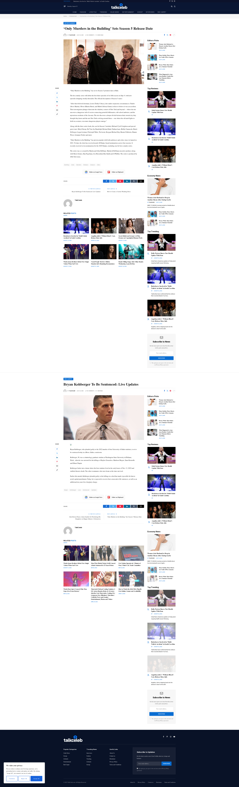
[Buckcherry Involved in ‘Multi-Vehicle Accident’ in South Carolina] (76, 225)
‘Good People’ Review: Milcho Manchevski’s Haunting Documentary (103, 263)
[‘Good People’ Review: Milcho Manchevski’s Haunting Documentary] (104, 251)
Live (79, 490)
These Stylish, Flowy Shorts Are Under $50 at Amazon (166, 56)
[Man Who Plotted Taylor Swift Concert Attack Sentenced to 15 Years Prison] (104, 553)
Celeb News (114, 12)
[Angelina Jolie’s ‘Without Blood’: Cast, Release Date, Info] (104, 225)
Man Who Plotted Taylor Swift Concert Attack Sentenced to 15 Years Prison (103, 564)
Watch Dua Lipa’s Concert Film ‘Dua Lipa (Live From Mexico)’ (75, 590)
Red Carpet (162, 12)
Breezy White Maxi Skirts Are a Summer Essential (166, 66)
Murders (78, 165)
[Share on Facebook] (164, 34)
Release (85, 165)
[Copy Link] (57, 114)
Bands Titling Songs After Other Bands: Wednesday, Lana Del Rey (131, 263)
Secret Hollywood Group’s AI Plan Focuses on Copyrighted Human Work (130, 237)
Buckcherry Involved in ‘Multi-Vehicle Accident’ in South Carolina (91, 1)
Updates (93, 490)
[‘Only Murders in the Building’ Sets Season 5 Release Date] (103, 61)
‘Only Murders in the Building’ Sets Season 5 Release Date (124, 517)
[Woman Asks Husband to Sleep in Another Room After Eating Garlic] (152, 46)
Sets (98, 165)
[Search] (172, 6)
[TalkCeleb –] (119, 6)
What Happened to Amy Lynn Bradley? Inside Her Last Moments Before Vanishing (166, 77)
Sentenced (86, 490)
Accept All (36, 778)
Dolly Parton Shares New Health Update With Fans (162, 111)
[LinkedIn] (57, 101)
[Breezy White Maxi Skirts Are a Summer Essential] (152, 67)
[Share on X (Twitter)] (167, 34)
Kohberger (73, 490)
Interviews (150, 12)
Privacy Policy (159, 365)
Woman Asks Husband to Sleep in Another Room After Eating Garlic (167, 46)
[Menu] (65, 6)
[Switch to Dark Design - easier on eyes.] (175, 6)
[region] (24, 772)
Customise (12, 778)
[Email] (57, 110)
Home (75, 12)
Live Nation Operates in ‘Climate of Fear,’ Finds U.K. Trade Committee (130, 564)
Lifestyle (93, 12)
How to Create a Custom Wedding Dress (119, 191)
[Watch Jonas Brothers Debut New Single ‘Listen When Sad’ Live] (76, 251)
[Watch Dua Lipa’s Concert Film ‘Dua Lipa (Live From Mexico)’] (76, 579)
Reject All (24, 778)
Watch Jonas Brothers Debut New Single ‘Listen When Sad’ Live (76, 263)
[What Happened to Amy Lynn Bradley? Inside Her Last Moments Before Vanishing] (152, 76)
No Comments (90, 35)
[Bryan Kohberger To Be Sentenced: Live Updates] (103, 417)
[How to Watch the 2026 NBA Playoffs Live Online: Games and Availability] (131, 579)
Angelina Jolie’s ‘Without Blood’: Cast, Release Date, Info (103, 237)
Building (66, 165)
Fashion (83, 12)
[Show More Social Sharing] (174, 34)
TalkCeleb (72, 35)
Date (72, 165)
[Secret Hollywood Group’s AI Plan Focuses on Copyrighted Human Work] (131, 225)
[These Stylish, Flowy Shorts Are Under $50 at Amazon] (152, 57)
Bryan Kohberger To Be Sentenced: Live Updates (86, 191)
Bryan (66, 490)
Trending (103, 12)
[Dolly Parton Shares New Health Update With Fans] (161, 99)
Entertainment (128, 12)
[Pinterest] (57, 105)
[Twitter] (57, 97)
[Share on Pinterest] (170, 34)
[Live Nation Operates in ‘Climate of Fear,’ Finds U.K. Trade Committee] (131, 553)
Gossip (140, 12)
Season (92, 165)
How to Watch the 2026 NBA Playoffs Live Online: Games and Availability (130, 590)
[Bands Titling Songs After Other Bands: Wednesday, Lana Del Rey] (131, 251)
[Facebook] (57, 93)
